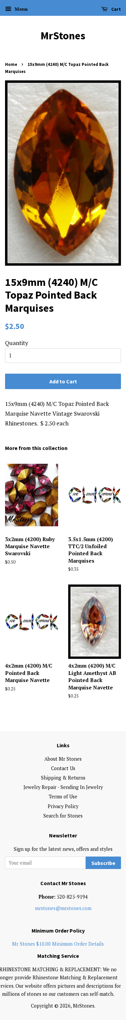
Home (11, 64)
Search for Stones (63, 816)
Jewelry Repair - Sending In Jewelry (63, 787)
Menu (20, 9)
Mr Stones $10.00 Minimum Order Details (58, 944)
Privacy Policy (63, 806)
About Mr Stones (63, 759)
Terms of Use (63, 796)
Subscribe (103, 863)
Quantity (16, 343)
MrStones (63, 35)
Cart (115, 9)
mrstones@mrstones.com (63, 908)
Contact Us (63, 768)
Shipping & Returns (63, 778)
